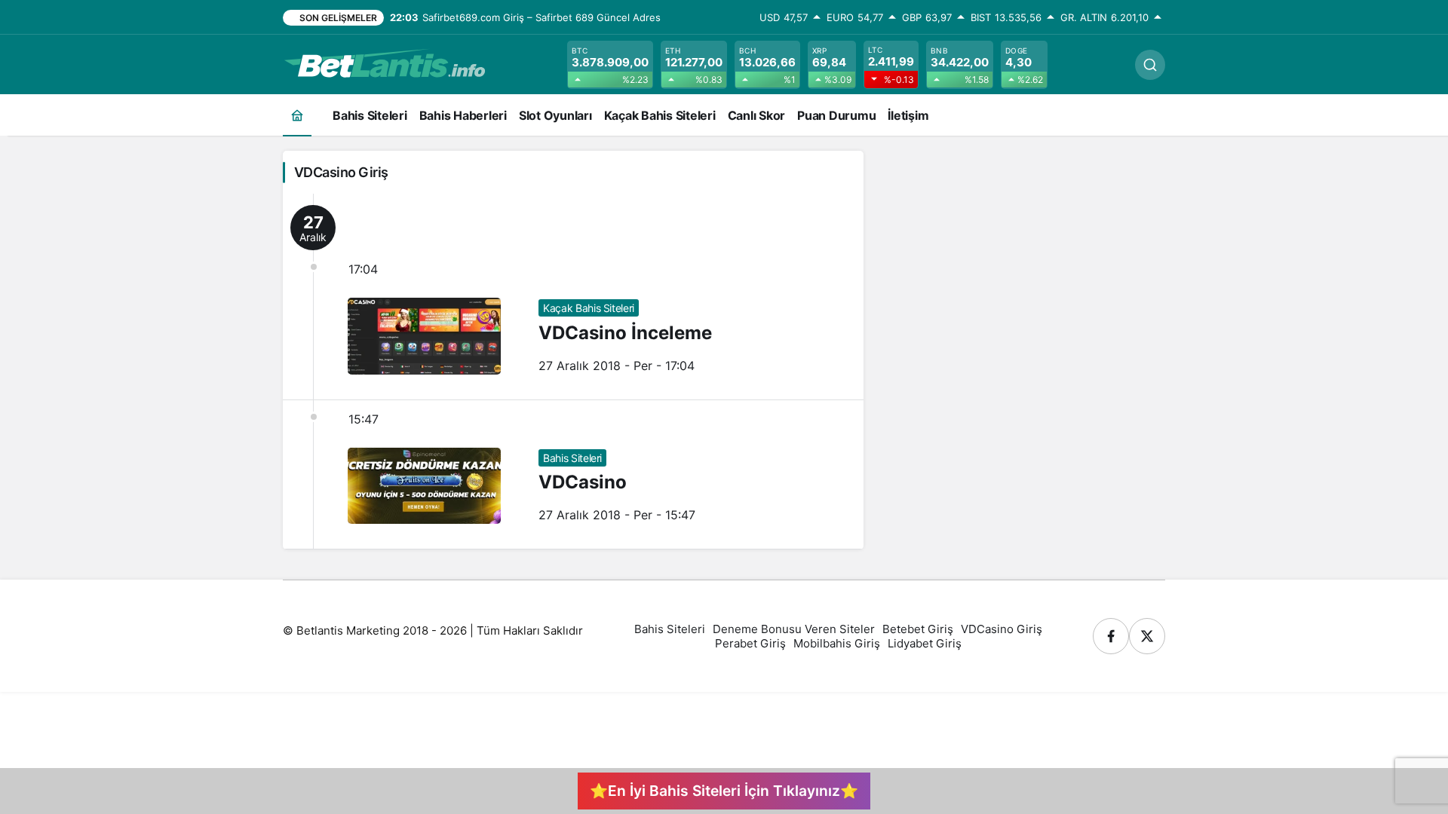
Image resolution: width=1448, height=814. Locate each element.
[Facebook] (1111, 636)
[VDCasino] (573, 474)
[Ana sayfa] (297, 115)
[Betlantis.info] (384, 63)
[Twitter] (1147, 636)
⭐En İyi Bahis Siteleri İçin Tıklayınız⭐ (724, 791)
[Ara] (1150, 65)
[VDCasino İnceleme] (573, 296)
